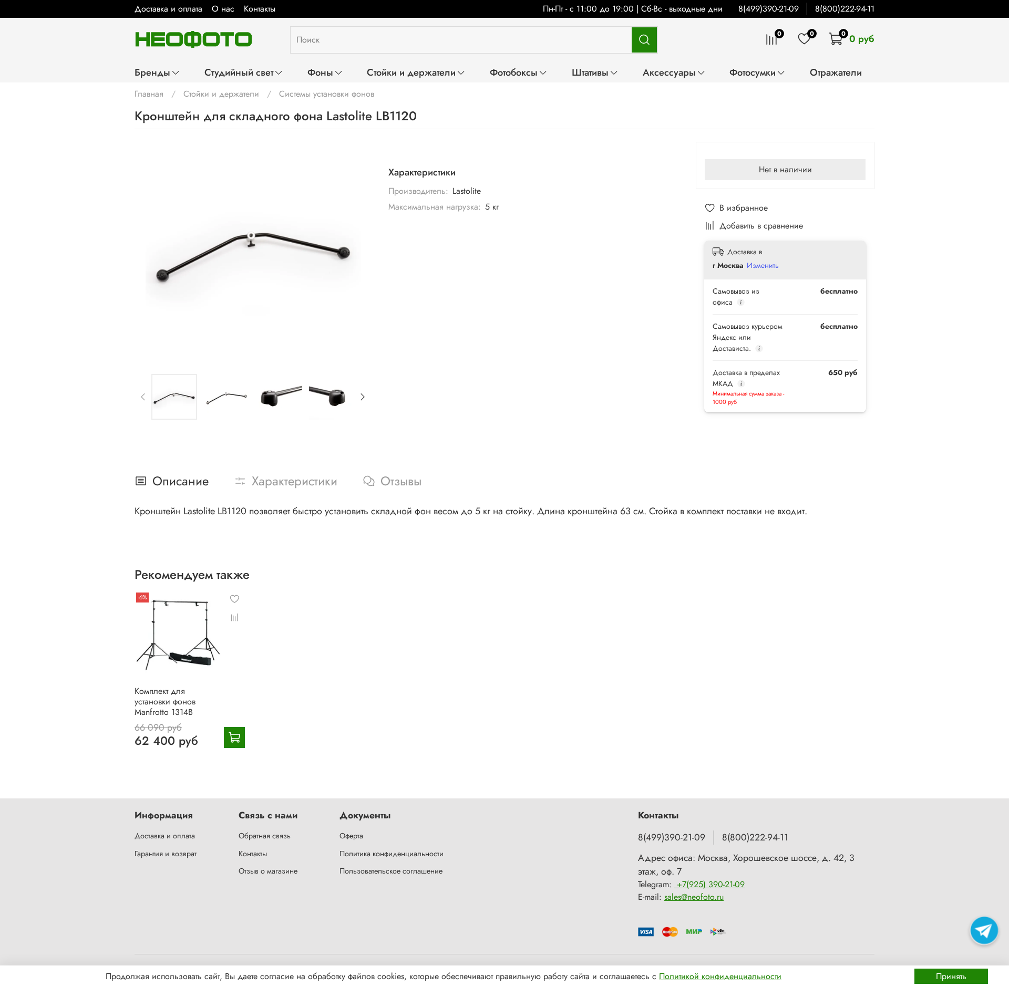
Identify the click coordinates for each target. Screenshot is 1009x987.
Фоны (320, 72)
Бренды (152, 72)
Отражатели (836, 72)
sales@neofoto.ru (694, 897)
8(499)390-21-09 (768, 9)
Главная (149, 94)
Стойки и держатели (411, 72)
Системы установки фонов (326, 94)
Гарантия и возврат (166, 853)
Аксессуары (669, 72)
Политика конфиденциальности (391, 853)
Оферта (351, 835)
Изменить (763, 265)
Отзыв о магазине (268, 871)
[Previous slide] (151, 249)
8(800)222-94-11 (844, 9)
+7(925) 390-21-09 (709, 884)
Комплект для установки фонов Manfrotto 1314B (165, 701)
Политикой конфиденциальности (720, 976)
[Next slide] (354, 249)
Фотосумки (752, 72)
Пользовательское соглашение (390, 871)
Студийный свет (238, 72)
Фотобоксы (514, 72)
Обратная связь (265, 835)
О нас (223, 9)
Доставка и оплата (168, 9)
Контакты (259, 9)
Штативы (590, 72)
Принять (951, 976)
